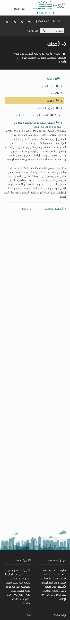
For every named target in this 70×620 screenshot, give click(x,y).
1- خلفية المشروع (51, 86)
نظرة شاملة (51, 79)
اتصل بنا (56, 21)
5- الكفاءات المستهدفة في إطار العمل (36, 115)
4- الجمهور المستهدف (49, 108)
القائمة (16, 9)
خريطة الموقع (42, 21)
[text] (59, 115)
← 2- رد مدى (28, 208)
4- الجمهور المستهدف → (53, 208)
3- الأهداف (54, 101)
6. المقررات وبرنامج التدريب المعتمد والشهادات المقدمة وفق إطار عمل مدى (38, 125)
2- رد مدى (54, 93)
